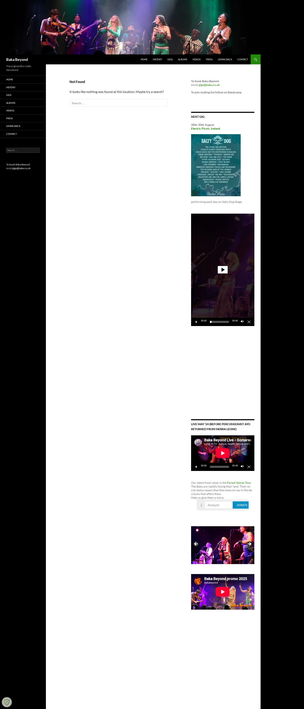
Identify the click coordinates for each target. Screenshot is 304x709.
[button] (223, 269)
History (157, 59)
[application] (222, 270)
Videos (197, 59)
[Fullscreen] (249, 322)
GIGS (170, 59)
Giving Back (225, 59)
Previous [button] (196, 544)
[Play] (196, 322)
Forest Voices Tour (239, 482)
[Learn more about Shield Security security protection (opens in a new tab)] (7, 702)
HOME (144, 59)
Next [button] (249, 544)
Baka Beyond (17, 59)
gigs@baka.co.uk (209, 85)
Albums (182, 59)
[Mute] (242, 322)
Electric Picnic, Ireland (205, 128)
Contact (242, 59)
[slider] (219, 322)
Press (209, 59)
